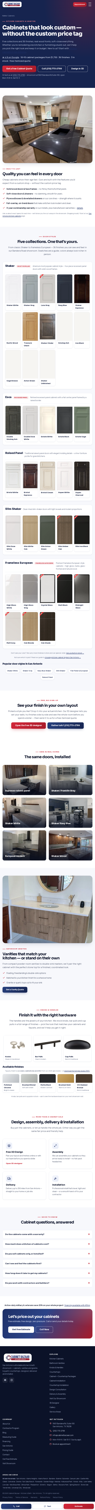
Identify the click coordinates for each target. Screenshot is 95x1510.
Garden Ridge (48, 1482)
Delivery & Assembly (58, 1394)
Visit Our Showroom (58, 1398)
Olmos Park (25, 1485)
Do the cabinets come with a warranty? (24, 1234)
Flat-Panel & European (79, 671)
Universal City (17, 1488)
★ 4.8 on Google (10, 57)
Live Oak (6, 1485)
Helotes (57, 1482)
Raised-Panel (47, 677)
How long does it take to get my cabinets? (26, 1273)
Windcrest (26, 1488)
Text (49, 1506)
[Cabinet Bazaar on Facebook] (5, 1380)
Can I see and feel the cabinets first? (23, 1263)
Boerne (58, 1479)
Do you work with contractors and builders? (27, 1283)
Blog (4, 1432)
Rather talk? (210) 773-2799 (65, 725)
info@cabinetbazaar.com (63, 1435)
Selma (55, 1485)
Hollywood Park (66, 1482)
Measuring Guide (9, 1437)
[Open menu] (89, 4)
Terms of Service (21, 1497)
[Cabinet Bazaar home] (17, 1358)
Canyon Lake (74, 1479)
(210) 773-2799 (19, 75)
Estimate (79, 1506)
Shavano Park (63, 1485)
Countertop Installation (59, 1385)
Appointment (79, 4)
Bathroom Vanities (57, 1363)
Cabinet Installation (57, 1381)
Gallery (52, 1407)
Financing (6, 1441)
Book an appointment (61, 1444)
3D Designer (54, 1403)
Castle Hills (84, 1479)
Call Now (44, 1329)
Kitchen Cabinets (57, 1359)
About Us (6, 1424)
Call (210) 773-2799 (52, 68)
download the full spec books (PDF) (77, 1071)
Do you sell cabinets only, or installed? (24, 1254)
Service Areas (55, 1412)
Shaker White (12, 671)
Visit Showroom (9, 1463)
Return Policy (58, 1497)
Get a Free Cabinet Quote (19, 68)
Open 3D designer (14, 1163)
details (80, 208)
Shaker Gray (27, 671)
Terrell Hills (7, 1488)
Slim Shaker (60, 671)
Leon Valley (88, 1482)
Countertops (55, 1372)
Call (17, 1506)
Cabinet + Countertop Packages (63, 1376)
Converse (11, 1482)
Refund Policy (45, 1497)
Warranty (34, 1497)
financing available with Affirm (77, 1305)
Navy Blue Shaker (44, 671)
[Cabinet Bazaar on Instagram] (11, 1380)
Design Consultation (58, 1389)
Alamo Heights (31, 1479)
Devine (18, 1482)
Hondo (75, 1482)
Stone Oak (84, 1485)
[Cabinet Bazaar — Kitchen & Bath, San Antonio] (12, 4)
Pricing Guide (8, 1450)
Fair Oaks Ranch (28, 1482)
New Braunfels (15, 1485)
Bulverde (65, 1479)
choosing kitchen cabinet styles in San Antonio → (63, 657)
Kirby (81, 1482)
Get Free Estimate (21, 1329)
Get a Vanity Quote (15, 989)
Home (4, 16)
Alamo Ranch (43, 1479)
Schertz (43, 1485)
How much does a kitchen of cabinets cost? (27, 1244)
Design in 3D (77, 68)
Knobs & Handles (56, 1367)
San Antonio (8, 1446)
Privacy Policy (8, 1497)
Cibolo (5, 1482)
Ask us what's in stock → (75, 653)
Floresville (38, 1482)
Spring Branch (75, 1485)
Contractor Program (11, 1428)
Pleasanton (34, 1485)
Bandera (52, 1479)
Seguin (49, 1485)
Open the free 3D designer (28, 725)
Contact (6, 1454)
